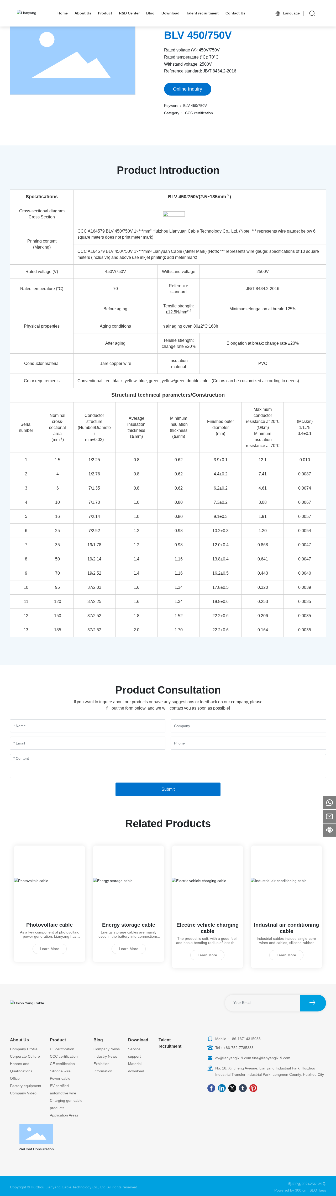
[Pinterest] (253, 1088)
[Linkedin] (222, 1088)
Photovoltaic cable (49, 925)
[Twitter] (232, 1088)
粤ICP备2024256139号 (307, 1184)
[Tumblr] (243, 1088)
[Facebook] (211, 1088)
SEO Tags (317, 1190)
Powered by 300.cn (290, 1190)
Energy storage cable (128, 925)
